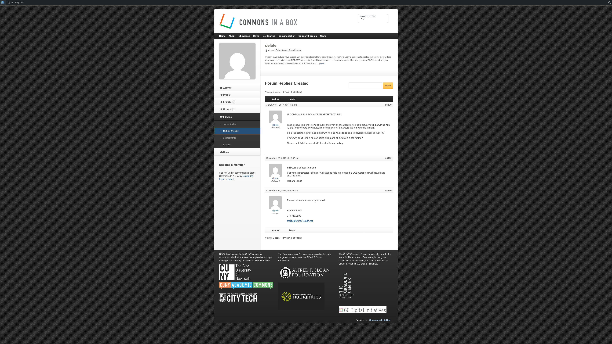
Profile (226, 94)
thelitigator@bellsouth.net (300, 220)
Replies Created (231, 130)
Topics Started (229, 123)
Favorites (227, 144)
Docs (226, 152)
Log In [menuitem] (10, 2)
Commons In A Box (379, 320)
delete (271, 45)
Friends (228, 101)
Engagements (229, 137)
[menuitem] (3, 2)
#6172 (388, 158)
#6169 (388, 190)
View (322, 63)
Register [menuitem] (19, 2)
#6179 (388, 104)
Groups (228, 109)
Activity (227, 87)
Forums (227, 116)
